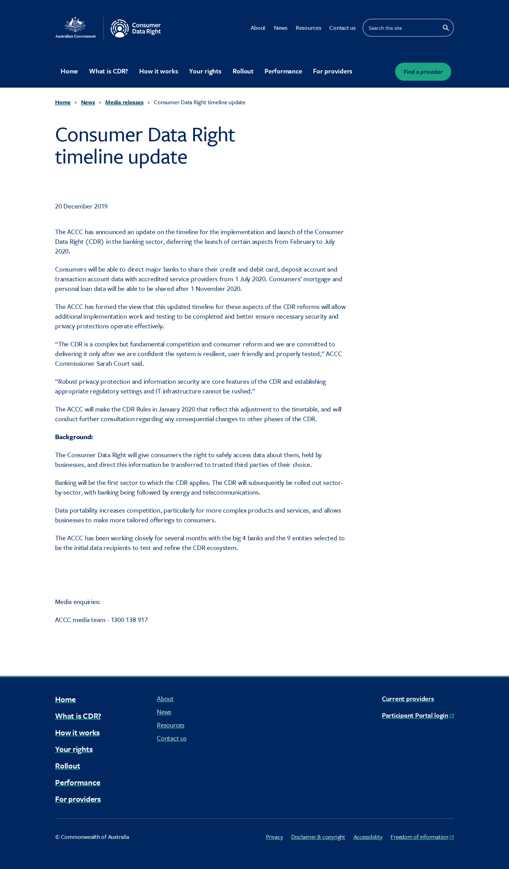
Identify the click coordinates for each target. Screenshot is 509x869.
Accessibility (368, 836)
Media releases (124, 102)
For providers (332, 71)
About (258, 27)
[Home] (118, 28)
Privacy (274, 836)
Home (69, 71)
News (280, 27)
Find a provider (423, 71)
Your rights (205, 71)
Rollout (243, 71)
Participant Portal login (418, 715)
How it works (158, 71)
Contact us (342, 27)
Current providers (408, 698)
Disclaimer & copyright (318, 836)
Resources (308, 27)
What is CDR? (108, 71)
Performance (283, 71)
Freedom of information (422, 836)
